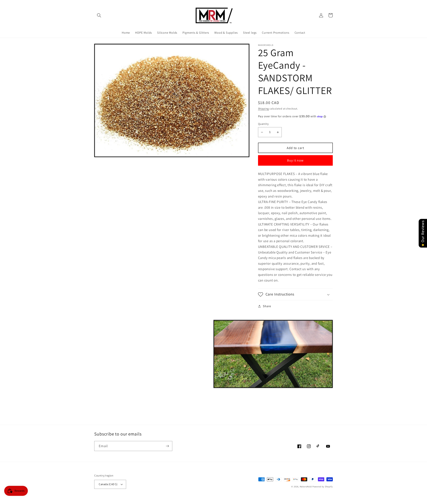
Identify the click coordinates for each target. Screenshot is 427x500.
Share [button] (267, 306)
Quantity (263, 124)
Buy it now (295, 160)
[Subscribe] (167, 446)
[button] (99, 15)
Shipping (263, 108)
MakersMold (306, 486)
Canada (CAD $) (108, 484)
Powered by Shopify (322, 486)
